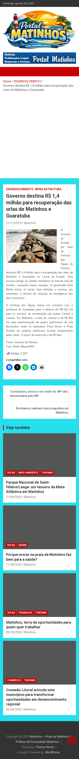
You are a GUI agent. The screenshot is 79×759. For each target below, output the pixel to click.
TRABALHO (25, 612)
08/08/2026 (13, 632)
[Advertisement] (39, 133)
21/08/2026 (13, 497)
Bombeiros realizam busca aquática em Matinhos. (42, 410)
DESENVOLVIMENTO (19, 189)
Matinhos (30, 223)
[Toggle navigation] (8, 71)
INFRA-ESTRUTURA (48, 189)
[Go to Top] (72, 741)
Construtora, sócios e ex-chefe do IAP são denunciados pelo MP (39, 394)
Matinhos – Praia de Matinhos (49, 736)
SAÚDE (22, 545)
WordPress (52, 752)
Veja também (18, 427)
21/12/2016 (13, 223)
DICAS (11, 472)
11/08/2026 (13, 564)
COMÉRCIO (14, 680)
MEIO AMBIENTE (28, 472)
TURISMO (47, 472)
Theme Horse (45, 747)
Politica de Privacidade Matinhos (37, 742)
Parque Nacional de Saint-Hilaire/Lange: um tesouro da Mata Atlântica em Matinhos (35, 487)
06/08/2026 (13, 709)
